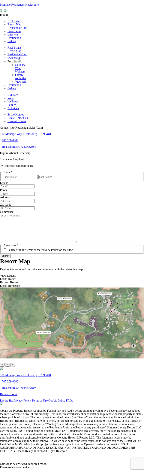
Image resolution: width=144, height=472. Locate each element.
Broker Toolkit (8, 394)
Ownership (14, 31)
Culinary (20, 64)
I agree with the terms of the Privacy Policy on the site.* (41, 249)
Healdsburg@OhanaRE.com (19, 146)
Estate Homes (16, 114)
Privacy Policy (22, 400)
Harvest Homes (17, 121)
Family (19, 74)
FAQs (69, 400)
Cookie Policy (56, 400)
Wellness (20, 71)
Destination (14, 37)
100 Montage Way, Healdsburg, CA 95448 (25, 134)
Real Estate (14, 21)
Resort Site (6, 400)
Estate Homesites (18, 117)
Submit (5, 255)
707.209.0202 (10, 140)
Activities (20, 78)
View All (20, 81)
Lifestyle (13, 34)
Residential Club (17, 27)
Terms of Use (40, 400)
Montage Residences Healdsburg (19, 4)
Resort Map (14, 24)
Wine (18, 68)
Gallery (12, 41)
